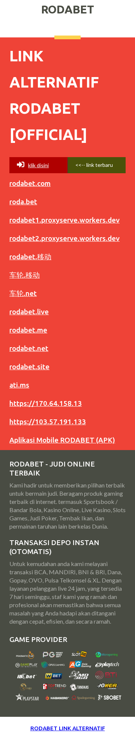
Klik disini (38, 165)
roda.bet (23, 202)
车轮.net (23, 293)
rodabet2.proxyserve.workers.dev (64, 238)
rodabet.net (28, 348)
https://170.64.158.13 (45, 403)
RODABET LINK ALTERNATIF (67, 728)
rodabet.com (30, 183)
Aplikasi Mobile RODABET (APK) (62, 440)
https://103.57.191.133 (47, 422)
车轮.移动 (24, 275)
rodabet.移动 (30, 257)
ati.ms (19, 385)
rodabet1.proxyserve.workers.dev (64, 220)
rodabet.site (29, 367)
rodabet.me (28, 330)
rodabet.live (29, 312)
